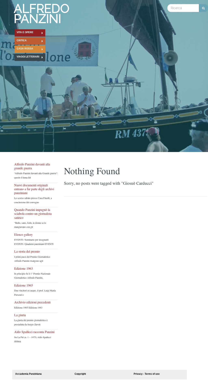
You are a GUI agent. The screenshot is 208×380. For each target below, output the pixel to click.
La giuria (20, 315)
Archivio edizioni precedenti (32, 302)
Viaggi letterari (28, 56)
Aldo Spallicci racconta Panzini (34, 332)
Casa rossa (25, 48)
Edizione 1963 (23, 268)
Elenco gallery (23, 234)
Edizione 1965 (23, 285)
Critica (22, 40)
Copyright (80, 373)
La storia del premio (27, 251)
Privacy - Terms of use (147, 373)
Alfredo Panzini (41, 13)
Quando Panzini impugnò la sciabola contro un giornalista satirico (33, 213)
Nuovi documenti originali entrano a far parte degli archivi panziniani (34, 189)
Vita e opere (25, 32)
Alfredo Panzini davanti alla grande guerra (32, 166)
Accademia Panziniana (28, 373)
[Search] (203, 8)
